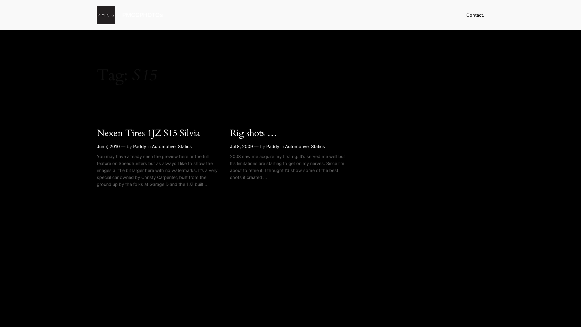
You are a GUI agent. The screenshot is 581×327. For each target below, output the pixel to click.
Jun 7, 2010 (108, 146)
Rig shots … (253, 133)
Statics (185, 146)
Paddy (139, 146)
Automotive (164, 146)
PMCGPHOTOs (142, 14)
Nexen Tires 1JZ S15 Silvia (148, 133)
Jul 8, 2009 (241, 146)
